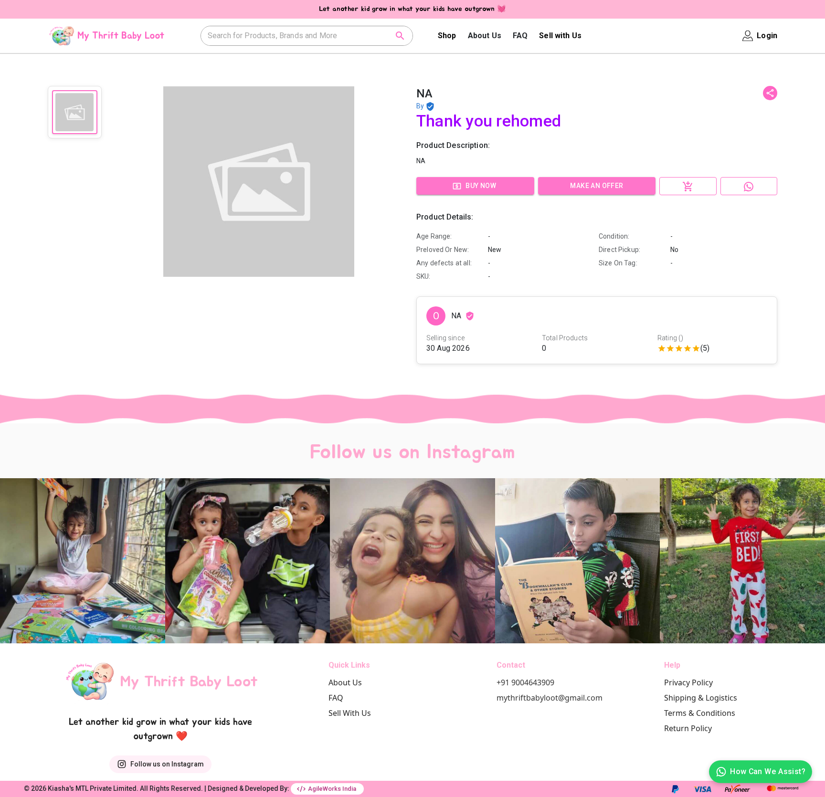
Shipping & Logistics (700, 697)
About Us (484, 35)
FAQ (520, 35)
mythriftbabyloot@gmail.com (550, 697)
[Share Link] (770, 93)
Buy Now (480, 185)
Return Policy (688, 728)
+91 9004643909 (525, 682)
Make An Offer (596, 185)
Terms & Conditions (699, 713)
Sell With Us (349, 713)
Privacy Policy (688, 682)
